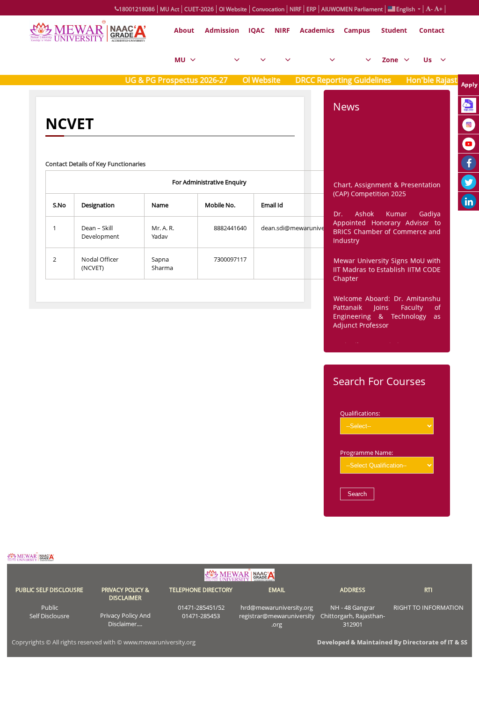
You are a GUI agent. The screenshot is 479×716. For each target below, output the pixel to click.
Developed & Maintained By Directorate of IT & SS (392, 642)
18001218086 (137, 9)
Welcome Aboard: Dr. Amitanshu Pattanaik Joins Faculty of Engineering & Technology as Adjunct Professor (387, 309)
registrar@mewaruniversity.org (277, 620)
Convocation (268, 9)
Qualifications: (360, 413)
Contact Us (431, 45)
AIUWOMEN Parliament (352, 9)
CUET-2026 (199, 9)
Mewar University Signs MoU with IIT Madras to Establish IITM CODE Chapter (387, 266)
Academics (317, 30)
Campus (357, 30)
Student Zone (394, 45)
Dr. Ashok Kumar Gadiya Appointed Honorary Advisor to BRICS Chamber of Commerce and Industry (387, 224)
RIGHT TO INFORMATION (428, 607)
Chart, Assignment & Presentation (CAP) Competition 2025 (387, 186)
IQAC (256, 30)
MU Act (169, 9)
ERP (311, 9)
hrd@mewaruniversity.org (276, 607)
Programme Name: (366, 452)
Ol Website (233, 9)
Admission (222, 30)
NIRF (295, 9)
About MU (184, 45)
